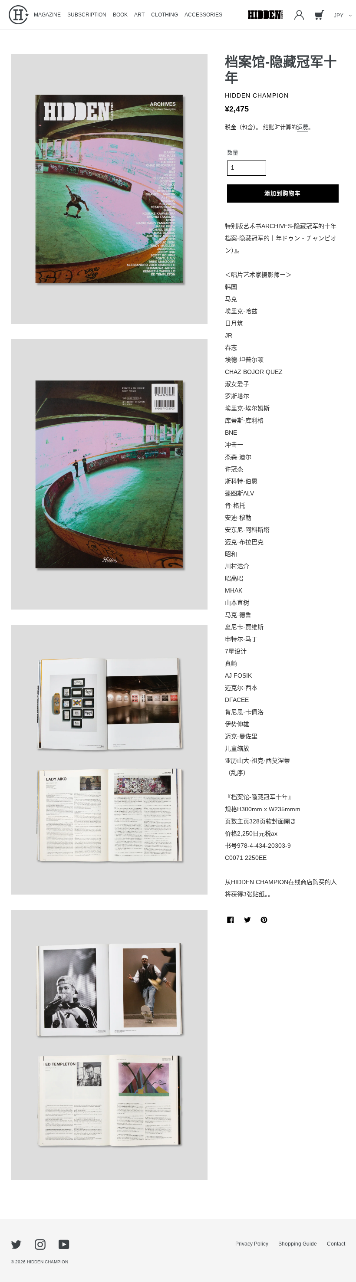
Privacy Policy (251, 1244)
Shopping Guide (297, 1244)
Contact (336, 1244)
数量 (232, 153)
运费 (302, 127)
